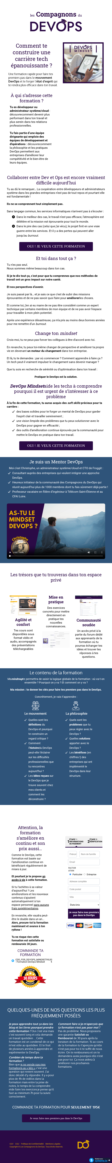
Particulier (77, 874)
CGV (11, 1144)
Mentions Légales (52, 1144)
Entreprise (91, 874)
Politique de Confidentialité (32, 1144)
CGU (17, 1144)
